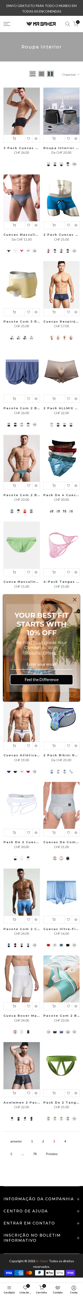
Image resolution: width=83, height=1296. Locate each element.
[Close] (74, 599)
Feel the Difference (42, 679)
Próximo (52, 1154)
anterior (16, 1141)
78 (35, 1154)
